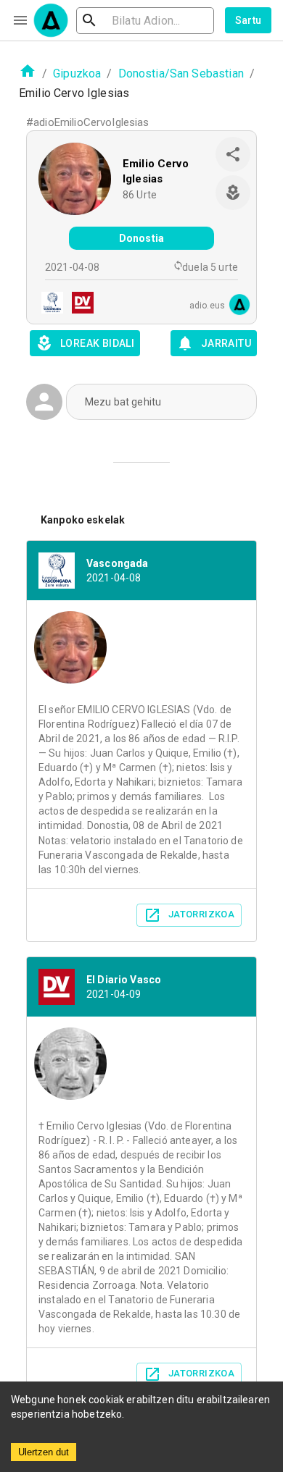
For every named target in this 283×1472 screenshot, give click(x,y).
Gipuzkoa (77, 73)
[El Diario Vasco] (78, 304)
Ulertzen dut (43, 1452)
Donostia (141, 238)
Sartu (248, 20)
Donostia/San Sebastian (181, 73)
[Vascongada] (48, 304)
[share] (233, 154)
